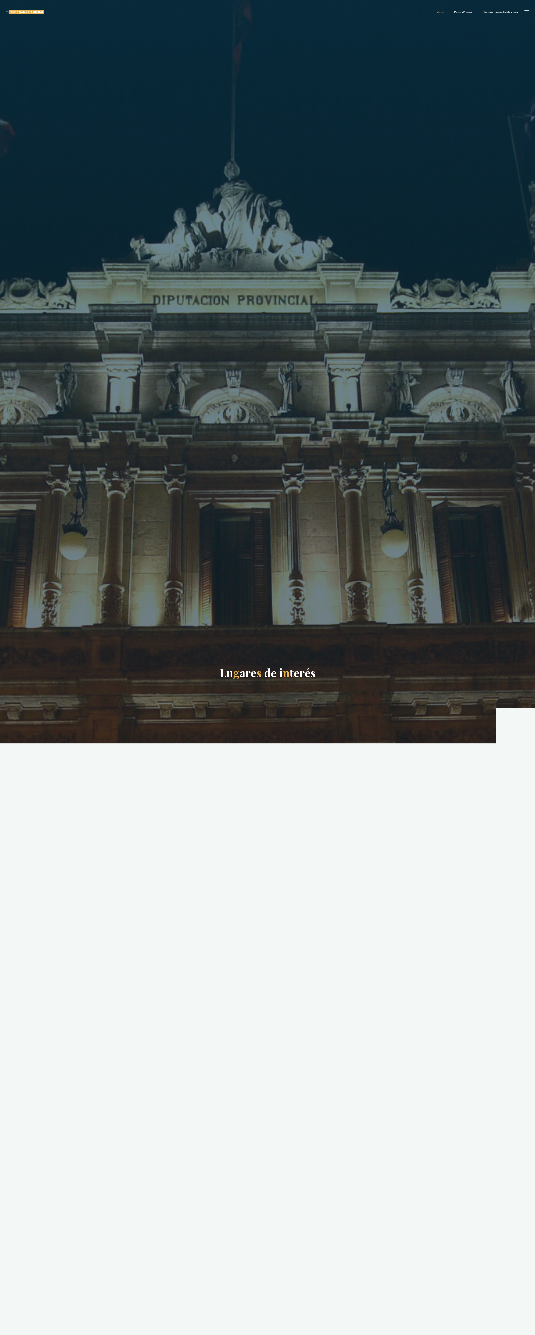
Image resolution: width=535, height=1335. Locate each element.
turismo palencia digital (24, 12)
